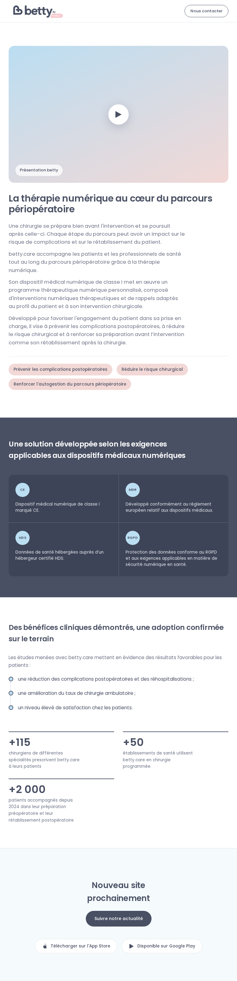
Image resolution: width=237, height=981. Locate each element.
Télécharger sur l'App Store (80, 946)
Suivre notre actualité (118, 918)
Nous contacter (206, 11)
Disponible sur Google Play (166, 946)
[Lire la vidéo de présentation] (118, 114)
